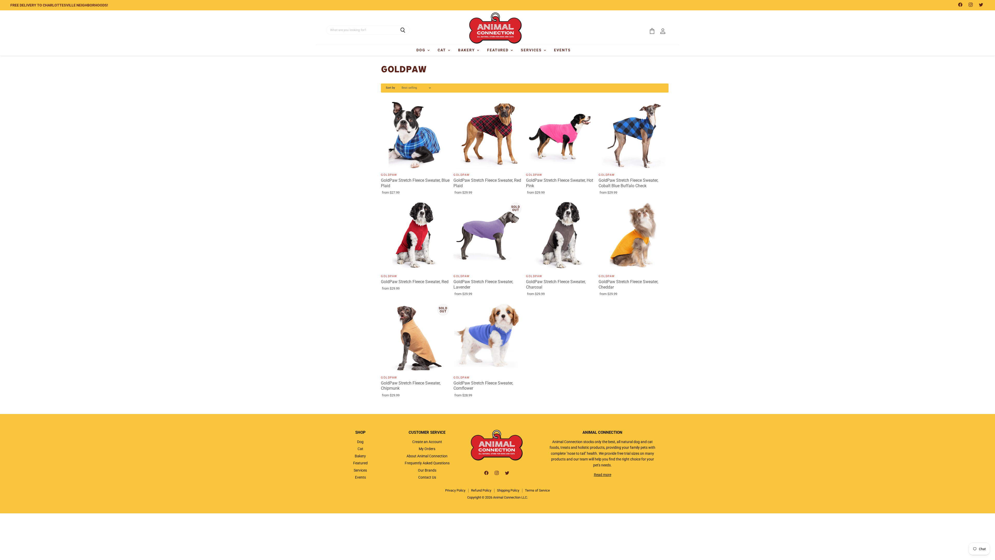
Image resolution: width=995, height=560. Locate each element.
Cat (442, 50)
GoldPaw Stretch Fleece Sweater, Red (415, 281)
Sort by (390, 87)
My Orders (427, 449)
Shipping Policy (508, 490)
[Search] (403, 30)
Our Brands (427, 470)
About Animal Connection (427, 456)
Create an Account (427, 442)
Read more (602, 475)
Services (532, 50)
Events (562, 50)
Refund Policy (481, 490)
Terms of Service (537, 490)
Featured (498, 50)
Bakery (467, 50)
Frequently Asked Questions (427, 463)
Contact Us (427, 477)
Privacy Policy (455, 490)
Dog (421, 50)
